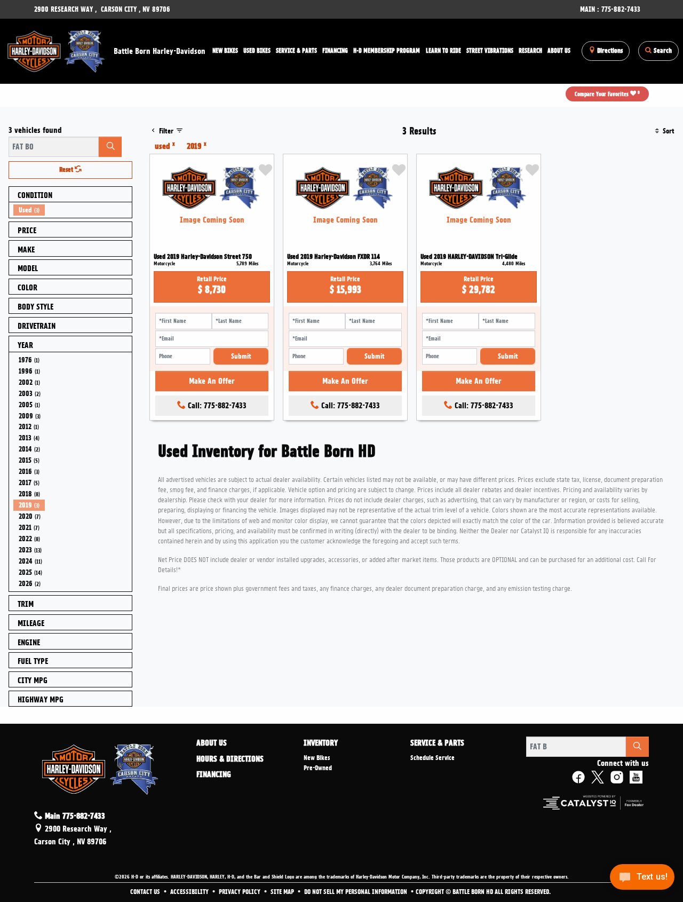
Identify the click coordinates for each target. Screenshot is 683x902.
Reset (67, 169)
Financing (213, 775)
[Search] (110, 147)
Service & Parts (437, 743)
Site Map (283, 892)
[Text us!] (642, 880)
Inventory (321, 743)
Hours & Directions (230, 759)
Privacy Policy (240, 892)
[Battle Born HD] (57, 49)
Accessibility (190, 892)
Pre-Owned (318, 768)
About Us (211, 743)
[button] (225, 51)
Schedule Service (432, 758)
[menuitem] (72, 210)
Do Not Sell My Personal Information (356, 892)
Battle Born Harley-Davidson (159, 51)
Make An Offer (212, 381)
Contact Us (146, 892)
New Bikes (317, 758)
